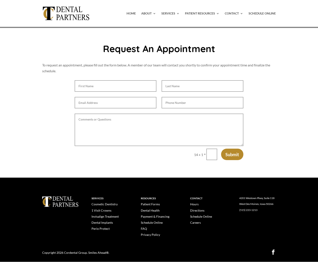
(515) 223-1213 (248, 210)
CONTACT (232, 13)
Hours (194, 204)
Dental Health (150, 210)
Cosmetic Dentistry (105, 204)
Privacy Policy (150, 234)
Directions (197, 210)
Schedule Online (152, 222)
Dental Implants (102, 222)
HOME (131, 13)
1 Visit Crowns (101, 210)
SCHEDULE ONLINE (262, 13)
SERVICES (168, 13)
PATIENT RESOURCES (200, 13)
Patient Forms (150, 204)
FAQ (144, 228)
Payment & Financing (155, 216)
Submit (232, 154)
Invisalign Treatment (105, 216)
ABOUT (146, 13)
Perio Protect (101, 228)
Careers (195, 222)
